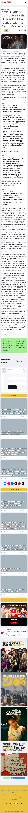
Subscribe (14, 622)
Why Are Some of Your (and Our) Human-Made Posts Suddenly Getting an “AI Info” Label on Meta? (13, 547)
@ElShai (14, 619)
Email (9, 381)
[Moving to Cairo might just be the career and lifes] (14, 689)
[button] (2, 2)
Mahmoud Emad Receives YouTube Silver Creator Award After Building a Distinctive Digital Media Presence (14, 411)
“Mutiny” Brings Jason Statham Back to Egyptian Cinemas (12, 433)
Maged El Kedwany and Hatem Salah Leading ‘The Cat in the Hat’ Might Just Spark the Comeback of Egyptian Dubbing (13, 472)
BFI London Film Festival (11, 51)
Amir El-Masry (20, 55)
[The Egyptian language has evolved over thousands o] (14, 759)
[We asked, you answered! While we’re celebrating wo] (14, 655)
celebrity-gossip (5, 361)
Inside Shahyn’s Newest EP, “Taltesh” (10, 569)
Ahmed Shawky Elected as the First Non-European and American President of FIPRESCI (7, 345)
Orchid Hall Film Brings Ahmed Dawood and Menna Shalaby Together (20, 345)
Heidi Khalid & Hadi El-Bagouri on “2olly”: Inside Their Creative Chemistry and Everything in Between (13, 504)
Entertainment (5, 9)
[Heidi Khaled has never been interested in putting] (14, 724)
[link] (25, 30)
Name (10, 376)
